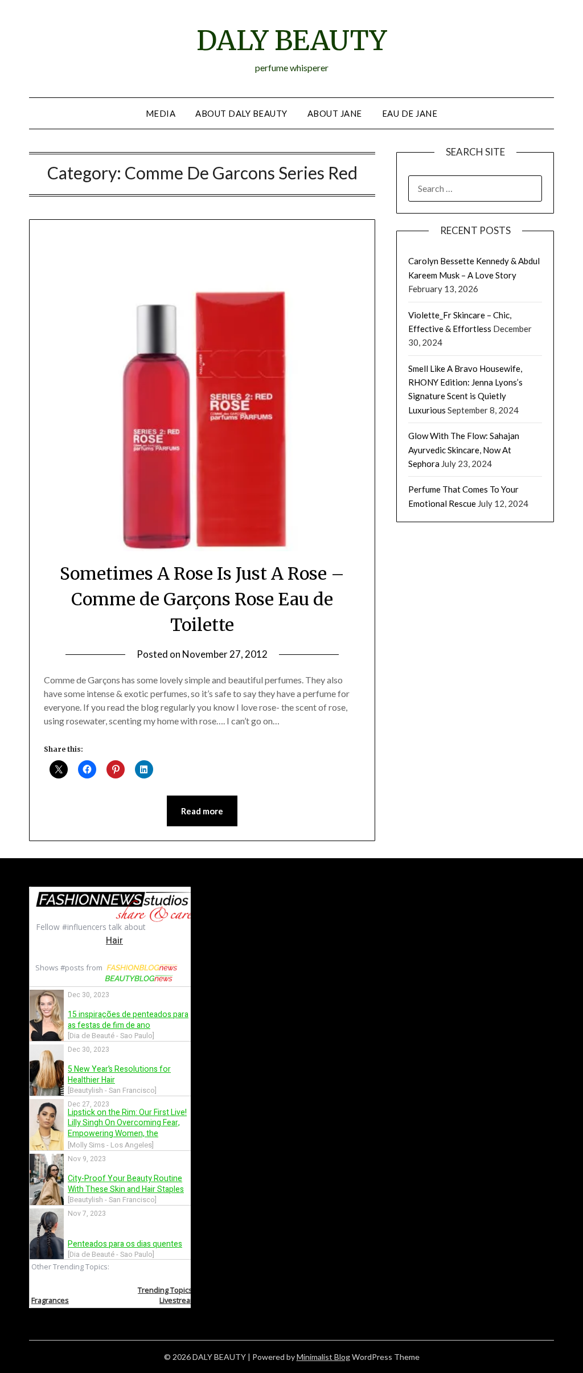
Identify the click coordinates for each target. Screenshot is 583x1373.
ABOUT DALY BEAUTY (241, 113)
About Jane (334, 113)
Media (161, 113)
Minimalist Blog (323, 1357)
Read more (202, 811)
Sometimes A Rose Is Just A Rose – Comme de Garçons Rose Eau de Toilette (202, 599)
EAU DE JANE (410, 113)
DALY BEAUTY (291, 40)
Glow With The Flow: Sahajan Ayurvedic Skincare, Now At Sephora (463, 450)
